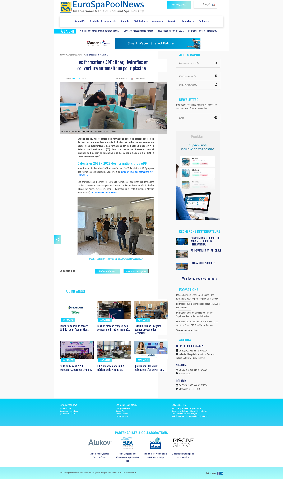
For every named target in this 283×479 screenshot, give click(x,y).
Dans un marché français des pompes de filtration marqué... (113, 327)
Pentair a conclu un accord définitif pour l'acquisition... (74, 327)
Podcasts (204, 21)
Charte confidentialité (129, 473)
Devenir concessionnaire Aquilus (138, 30)
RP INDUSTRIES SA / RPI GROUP (206, 250)
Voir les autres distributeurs (199, 278)
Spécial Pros (120, 411)
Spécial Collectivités (123, 414)
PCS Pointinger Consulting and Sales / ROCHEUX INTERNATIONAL (205, 241)
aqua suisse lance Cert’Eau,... (171, 30)
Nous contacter (65, 408)
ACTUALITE (68, 320)
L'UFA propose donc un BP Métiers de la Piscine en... (110, 368)
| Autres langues (139, 79)
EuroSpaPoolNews (123, 408)
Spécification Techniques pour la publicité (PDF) (190, 416)
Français (207, 4)
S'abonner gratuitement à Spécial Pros (186, 408)
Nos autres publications (69, 411)
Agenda (125, 21)
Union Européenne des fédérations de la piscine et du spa (127, 457)
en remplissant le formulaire (104, 192)
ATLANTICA (181, 365)
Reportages (188, 21)
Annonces (157, 21)
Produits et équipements (103, 21)
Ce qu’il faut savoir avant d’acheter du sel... (99, 30)
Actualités (80, 21)
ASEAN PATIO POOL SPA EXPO (190, 346)
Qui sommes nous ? (67, 414)
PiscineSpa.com (122, 416)
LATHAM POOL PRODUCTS (203, 263)
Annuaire (172, 21)
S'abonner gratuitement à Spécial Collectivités (189, 411)
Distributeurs (141, 21)
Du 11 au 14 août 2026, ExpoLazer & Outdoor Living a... (76, 368)
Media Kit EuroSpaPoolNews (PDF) (185, 414)
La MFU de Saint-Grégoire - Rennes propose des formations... (148, 329)
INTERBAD (181, 380)
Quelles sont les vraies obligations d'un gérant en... (149, 368)
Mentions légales (116, 473)
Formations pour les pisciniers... (202, 30)
